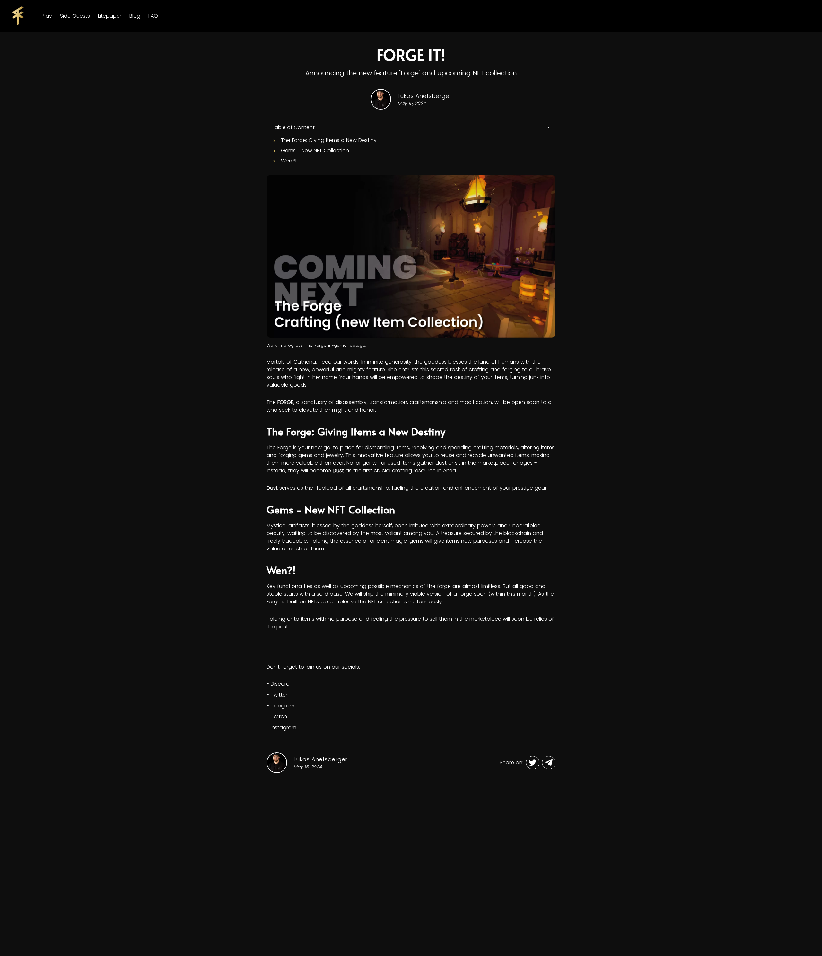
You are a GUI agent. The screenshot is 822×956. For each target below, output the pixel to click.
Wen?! (288, 160)
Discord (280, 684)
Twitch (279, 716)
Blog (134, 16)
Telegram (282, 705)
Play (47, 16)
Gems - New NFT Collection (315, 150)
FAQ (153, 16)
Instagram (283, 727)
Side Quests (75, 16)
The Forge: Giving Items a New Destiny (329, 140)
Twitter (279, 694)
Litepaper (109, 16)
